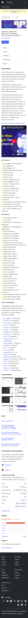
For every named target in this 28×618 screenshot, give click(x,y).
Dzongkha (8, 597)
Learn (3, 570)
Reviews (5, 52)
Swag (17, 577)
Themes (17, 559)
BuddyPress (5, 590)
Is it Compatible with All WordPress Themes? (7, 438)
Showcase (18, 557)
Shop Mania (7, 318)
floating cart (23, 503)
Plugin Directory (5, 6)
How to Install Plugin (7, 421)
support (23, 123)
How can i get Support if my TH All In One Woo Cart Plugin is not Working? (8, 427)
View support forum (6, 547)
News (3, 559)
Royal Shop (7, 332)
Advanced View (5, 510)
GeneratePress (8, 352)
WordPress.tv (5, 577)
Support (5, 63)
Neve (5, 347)
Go (4, 350)
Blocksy (6, 370)
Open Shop (7, 323)
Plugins (17, 562)
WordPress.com (6, 582)
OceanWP (6, 345)
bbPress (4, 588)
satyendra (7, 470)
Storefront (6, 368)
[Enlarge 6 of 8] (24, 397)
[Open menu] (25, 2)
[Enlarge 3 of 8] (11, 388)
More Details (16, 123)
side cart (24, 506)
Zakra (5, 365)
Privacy (3, 565)
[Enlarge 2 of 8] (24, 379)
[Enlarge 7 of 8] (11, 407)
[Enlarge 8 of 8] (24, 407)
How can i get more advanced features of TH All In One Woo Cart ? (11, 433)
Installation (6, 55)
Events (17, 572)
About (3, 557)
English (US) (24, 500)
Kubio (5, 363)
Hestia (5, 354)
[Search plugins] (17, 17)
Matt (3, 585)
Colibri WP (6, 356)
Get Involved (18, 570)
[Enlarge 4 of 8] (24, 388)
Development (6, 59)
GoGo (5, 336)
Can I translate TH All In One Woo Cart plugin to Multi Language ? (10, 444)
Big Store (6, 327)
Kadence (6, 359)
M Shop (6, 329)
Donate (17, 575)
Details (5, 48)
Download (5, 42)
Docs (10, 123)
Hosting (3, 562)
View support (21, 479)
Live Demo (4, 123)
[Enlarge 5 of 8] (11, 397)
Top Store (6, 320)
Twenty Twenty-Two (9, 338)
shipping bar (18, 506)
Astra (5, 361)
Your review (4, 536)
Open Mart (7, 334)
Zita (5, 325)
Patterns (17, 565)
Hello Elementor (8, 343)
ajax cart (17, 503)
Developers (4, 575)
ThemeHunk (6, 38)
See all (25, 536)
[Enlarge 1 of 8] (11, 379)
